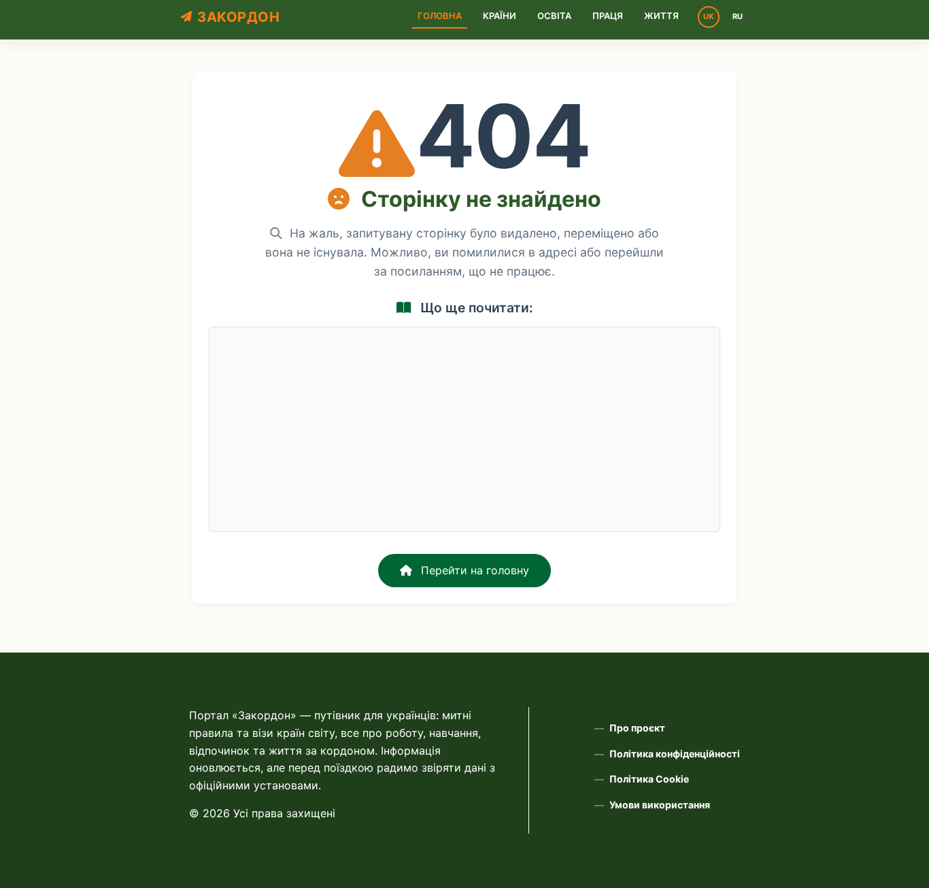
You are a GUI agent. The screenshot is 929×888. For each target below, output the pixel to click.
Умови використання (659, 804)
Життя (661, 15)
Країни (499, 15)
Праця (607, 15)
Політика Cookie (649, 779)
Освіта (554, 15)
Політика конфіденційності (674, 753)
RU (737, 16)
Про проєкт (637, 728)
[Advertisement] (464, 429)
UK (708, 16)
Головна (440, 15)
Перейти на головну (473, 570)
